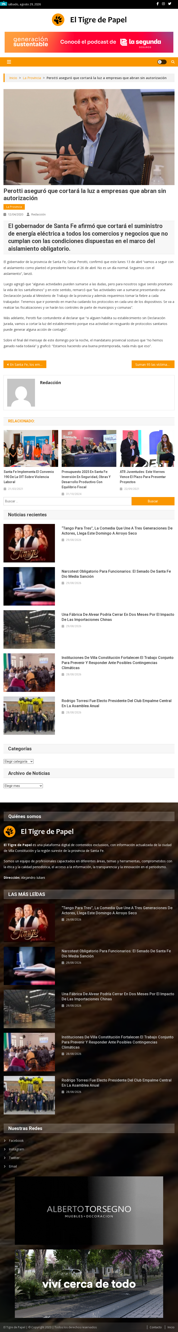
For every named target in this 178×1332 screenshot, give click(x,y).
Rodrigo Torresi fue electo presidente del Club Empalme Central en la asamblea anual (117, 703)
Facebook (16, 1140)
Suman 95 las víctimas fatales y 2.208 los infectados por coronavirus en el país (154, 364)
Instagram (16, 1149)
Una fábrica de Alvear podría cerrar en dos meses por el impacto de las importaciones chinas (118, 617)
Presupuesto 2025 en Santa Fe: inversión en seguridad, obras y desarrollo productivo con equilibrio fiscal (86, 479)
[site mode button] (162, 62)
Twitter (14, 1157)
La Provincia (14, 207)
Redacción (38, 214)
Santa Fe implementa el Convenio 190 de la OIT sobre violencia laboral (29, 477)
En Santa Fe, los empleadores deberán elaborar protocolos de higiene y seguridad (28, 364)
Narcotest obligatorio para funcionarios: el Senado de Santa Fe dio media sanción (116, 574)
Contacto (156, 1327)
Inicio (171, 1327)
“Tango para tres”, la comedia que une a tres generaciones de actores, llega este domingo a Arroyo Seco (117, 531)
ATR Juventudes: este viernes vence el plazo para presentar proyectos (143, 477)
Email (13, 1166)
